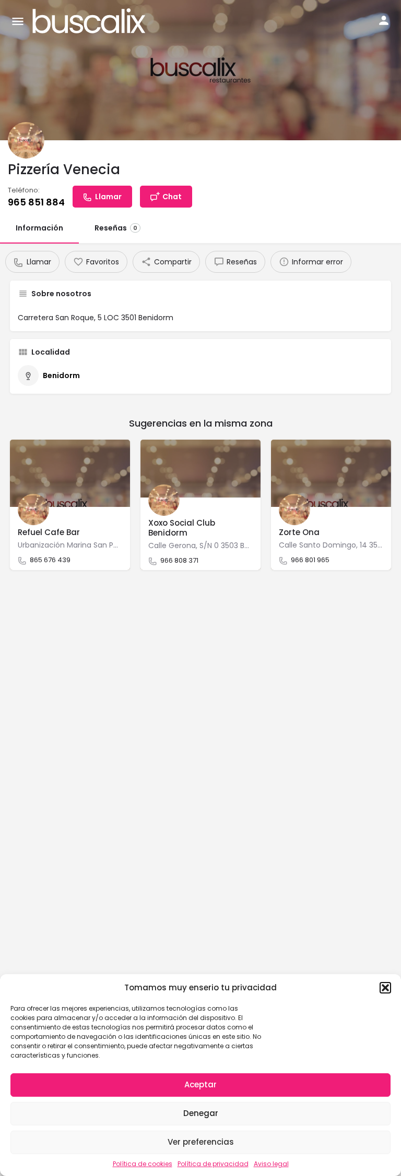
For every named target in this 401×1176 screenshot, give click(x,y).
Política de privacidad (213, 1163)
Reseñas (116, 228)
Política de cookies (142, 1163)
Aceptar (200, 1084)
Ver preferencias (201, 1141)
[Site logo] (90, 21)
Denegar (200, 1113)
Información (39, 228)
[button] (385, 988)
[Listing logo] (26, 140)
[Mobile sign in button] (384, 20)
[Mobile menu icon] (17, 21)
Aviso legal (271, 1163)
